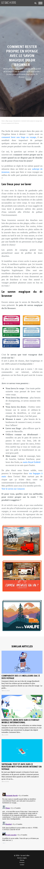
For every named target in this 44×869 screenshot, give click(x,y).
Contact (22, 864)
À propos (22, 862)
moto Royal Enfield (31, 462)
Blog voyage (9, 121)
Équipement (17, 121)
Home (3, 121)
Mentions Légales (22, 858)
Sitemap (22, 860)
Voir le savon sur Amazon (13, 488)
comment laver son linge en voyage (19, 137)
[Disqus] (22, 817)
